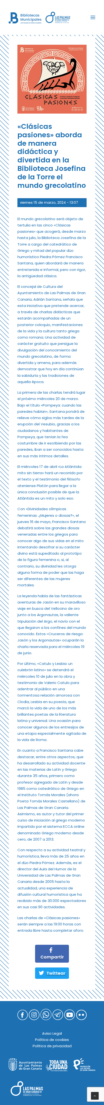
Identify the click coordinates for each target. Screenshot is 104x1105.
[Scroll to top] (95, 1095)
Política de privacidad (52, 1045)
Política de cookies (52, 1039)
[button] (93, 17)
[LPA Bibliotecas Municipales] (25, 17)
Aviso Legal (52, 1033)
